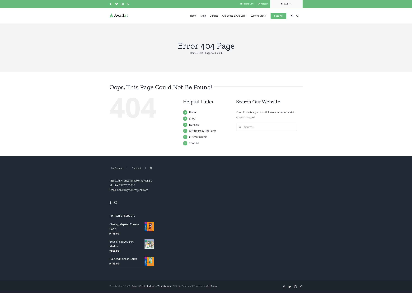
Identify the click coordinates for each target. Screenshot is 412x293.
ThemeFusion (164, 286)
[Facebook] (110, 202)
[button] (297, 15)
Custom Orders (198, 137)
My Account (116, 168)
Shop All (194, 143)
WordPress (211, 286)
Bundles (194, 124)
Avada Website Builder (143, 286)
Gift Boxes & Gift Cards (202, 131)
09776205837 (127, 185)
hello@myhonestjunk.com (132, 190)
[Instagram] (115, 202)
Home (192, 112)
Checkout (136, 168)
